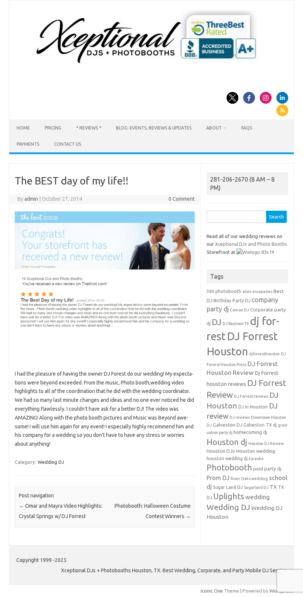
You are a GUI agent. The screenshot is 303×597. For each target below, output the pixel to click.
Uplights (228, 496)
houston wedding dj (227, 458)
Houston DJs (221, 451)
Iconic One (212, 590)
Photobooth (229, 467)
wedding (257, 496)
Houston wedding (255, 451)
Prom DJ (218, 478)
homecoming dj (250, 432)
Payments (28, 144)
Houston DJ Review (266, 443)
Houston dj (227, 441)
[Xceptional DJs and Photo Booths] (151, 66)
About (214, 127)
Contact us (67, 144)
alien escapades (257, 291)
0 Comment (181, 199)
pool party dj (267, 469)
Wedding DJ (51, 462)
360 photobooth (224, 291)
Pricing (53, 127)
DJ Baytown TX (235, 323)
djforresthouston (264, 354)
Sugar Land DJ (228, 487)
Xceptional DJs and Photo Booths (251, 243)
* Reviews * (88, 127)
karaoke (256, 458)
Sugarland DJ (256, 487)
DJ (216, 322)
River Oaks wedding (249, 478)
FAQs (246, 127)
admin (31, 199)
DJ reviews (239, 417)
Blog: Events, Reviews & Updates (153, 127)
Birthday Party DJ (232, 300)
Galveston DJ (227, 425)
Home (23, 127)
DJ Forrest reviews (251, 396)
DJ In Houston (253, 406)
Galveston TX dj (260, 424)
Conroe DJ (239, 310)
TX (273, 487)
